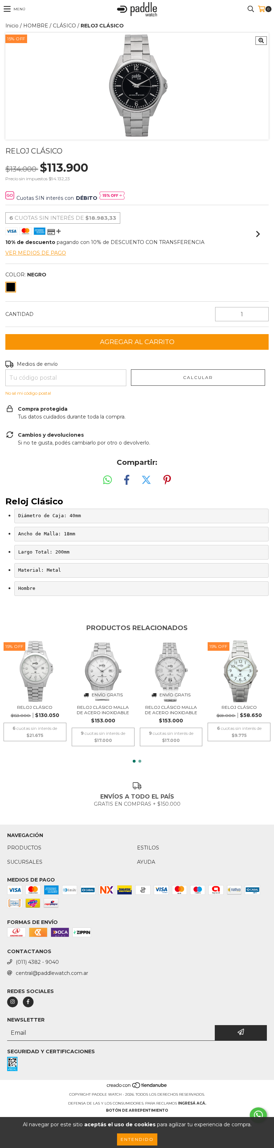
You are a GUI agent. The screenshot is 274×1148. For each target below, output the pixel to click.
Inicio (12, 25)
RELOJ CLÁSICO (34, 707)
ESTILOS (148, 848)
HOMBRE (35, 25)
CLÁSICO (64, 25)
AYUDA (146, 862)
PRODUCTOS (24, 848)
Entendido (137, 1139)
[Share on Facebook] (126, 480)
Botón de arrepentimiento (137, 1110)
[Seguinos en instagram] (12, 1002)
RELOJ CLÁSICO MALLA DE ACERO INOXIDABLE (103, 710)
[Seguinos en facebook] (28, 1002)
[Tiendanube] (137, 1087)
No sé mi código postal (28, 393)
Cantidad (19, 314)
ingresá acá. (192, 1103)
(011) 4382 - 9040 (37, 962)
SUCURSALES (24, 862)
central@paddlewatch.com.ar (52, 973)
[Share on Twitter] (146, 480)
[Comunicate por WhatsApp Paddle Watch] (258, 1115)
